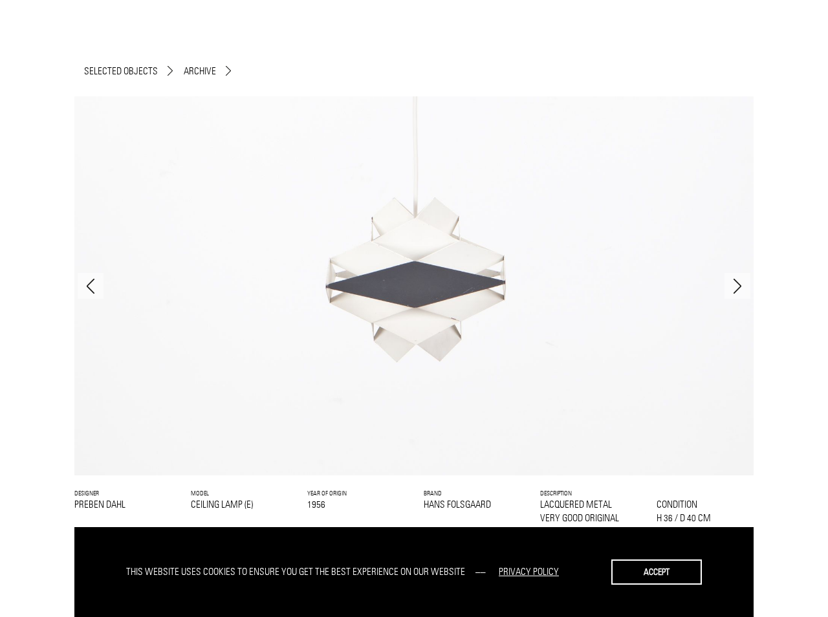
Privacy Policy (529, 571)
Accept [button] (657, 572)
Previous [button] (91, 286)
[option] (414, 285)
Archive (200, 70)
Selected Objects (121, 70)
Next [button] (737, 286)
